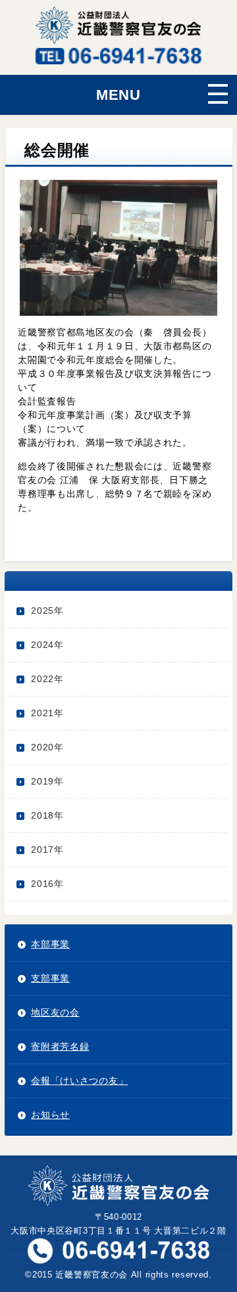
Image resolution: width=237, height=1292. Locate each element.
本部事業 (50, 944)
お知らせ (50, 1114)
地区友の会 (55, 1012)
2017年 (47, 849)
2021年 (47, 713)
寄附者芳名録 (60, 1046)
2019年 (47, 781)
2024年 (47, 644)
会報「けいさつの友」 (79, 1080)
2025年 (47, 610)
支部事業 (50, 978)
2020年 (47, 747)
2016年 (47, 883)
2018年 (47, 815)
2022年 (47, 679)
